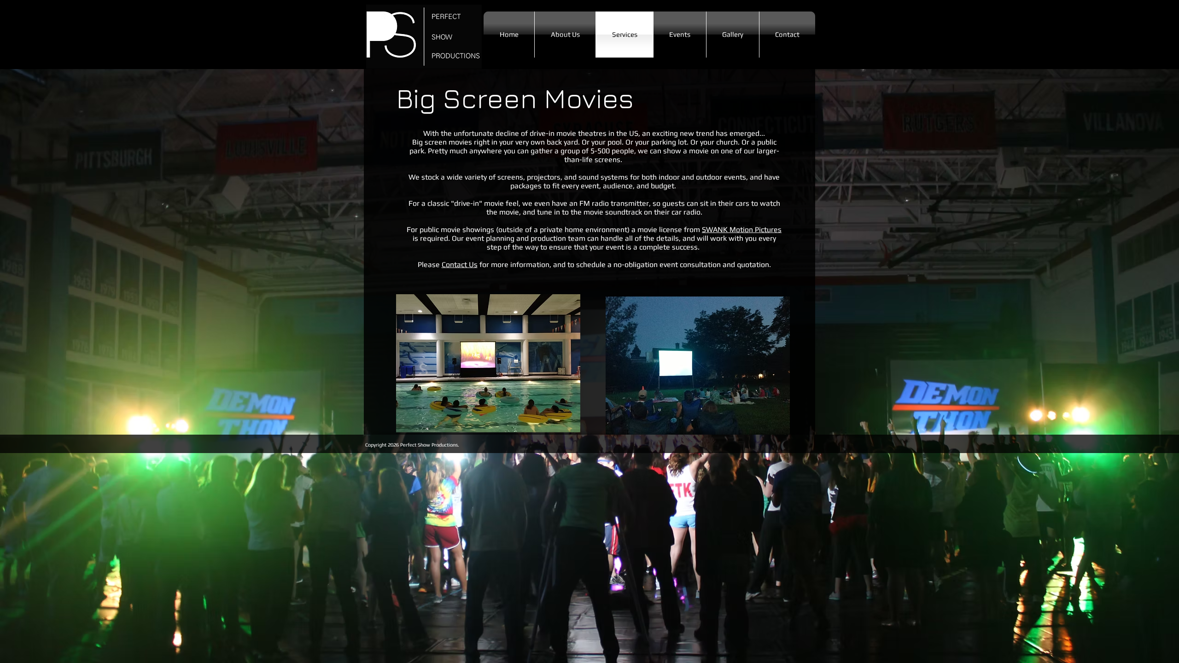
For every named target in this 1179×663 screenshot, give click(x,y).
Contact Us (460, 264)
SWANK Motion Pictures (742, 229)
